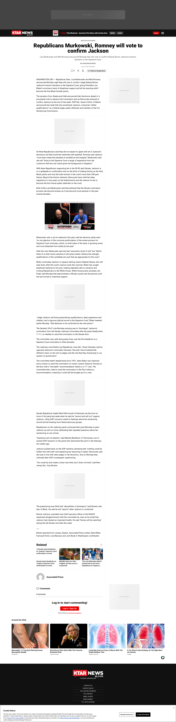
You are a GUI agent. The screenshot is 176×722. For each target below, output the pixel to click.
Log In (156, 33)
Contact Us (88, 685)
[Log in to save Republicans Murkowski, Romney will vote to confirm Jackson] (83, 71)
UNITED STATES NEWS (88, 41)
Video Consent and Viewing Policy (70, 718)
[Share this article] (78, 71)
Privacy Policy (19, 718)
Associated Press (55, 577)
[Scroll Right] (101, 544)
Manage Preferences (126, 714)
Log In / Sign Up (70, 608)
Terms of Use (11, 718)
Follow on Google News (97, 71)
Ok (173, 707)
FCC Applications (88, 702)
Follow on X (88, 694)
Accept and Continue (143, 714)
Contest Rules (88, 688)
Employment (88, 699)
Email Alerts (88, 696)
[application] (70, 216)
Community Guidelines (74, 613)
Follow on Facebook (88, 691)
